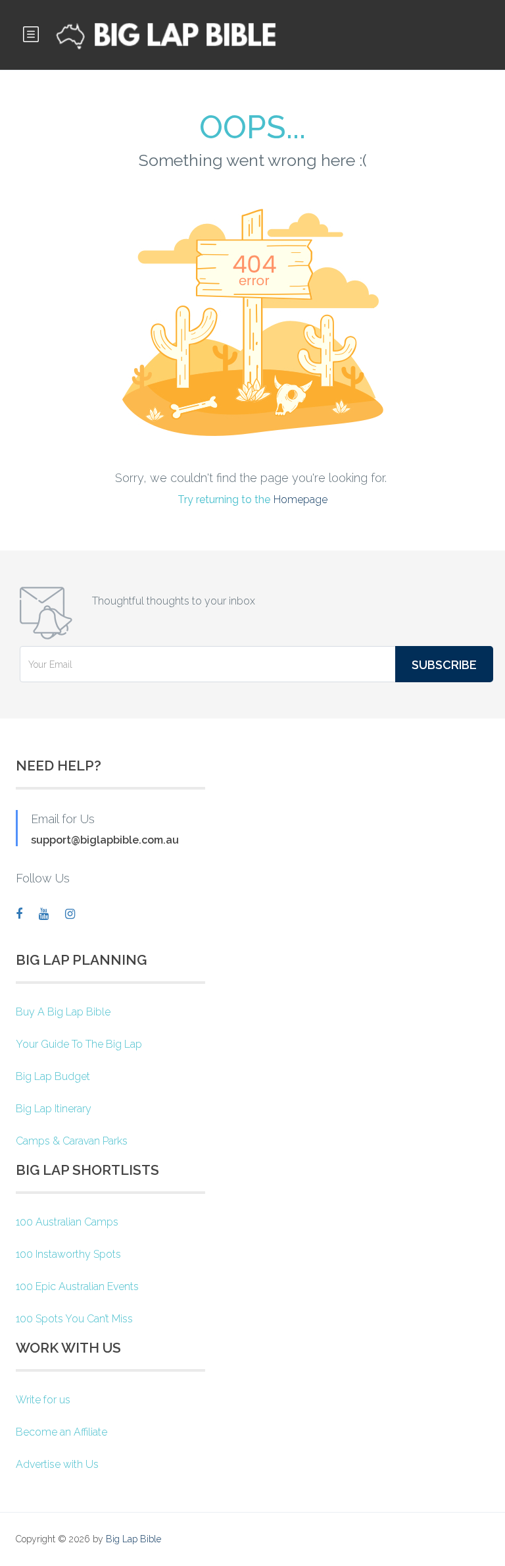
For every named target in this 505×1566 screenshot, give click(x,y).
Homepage (300, 499)
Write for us (43, 1399)
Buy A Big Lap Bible (63, 1012)
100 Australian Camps (67, 1222)
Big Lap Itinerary (53, 1108)
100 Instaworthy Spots (68, 1254)
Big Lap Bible (133, 1539)
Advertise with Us (57, 1464)
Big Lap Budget (53, 1076)
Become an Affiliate (61, 1432)
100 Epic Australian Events (77, 1286)
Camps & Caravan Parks (72, 1141)
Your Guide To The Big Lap (79, 1044)
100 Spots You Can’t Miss (74, 1318)
